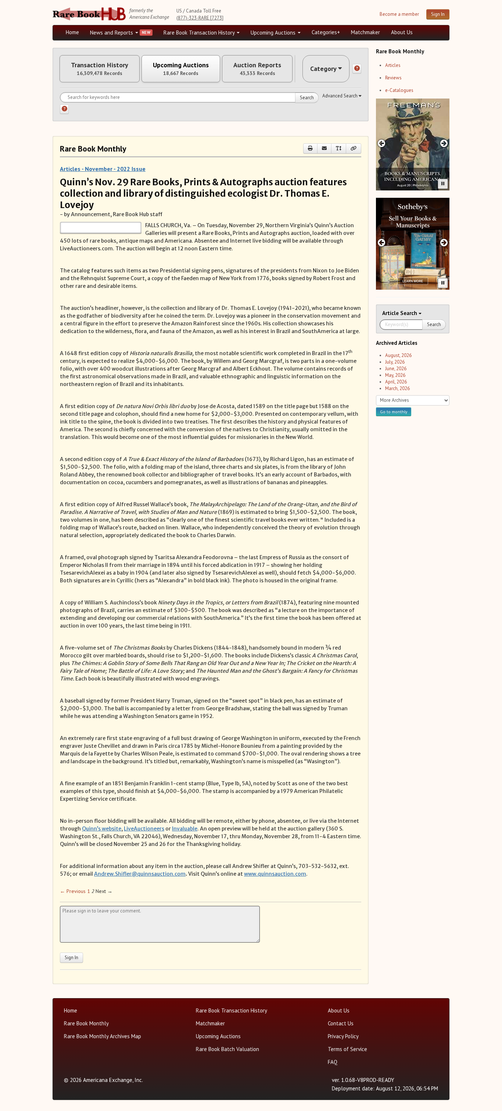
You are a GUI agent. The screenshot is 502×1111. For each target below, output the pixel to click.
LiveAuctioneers (144, 828)
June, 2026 (395, 368)
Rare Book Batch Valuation (227, 1049)
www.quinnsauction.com (275, 874)
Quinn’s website (101, 828)
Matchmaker (365, 32)
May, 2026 (395, 375)
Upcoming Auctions (274, 32)
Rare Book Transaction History (200, 32)
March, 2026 (397, 388)
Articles (393, 65)
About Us (402, 32)
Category (323, 68)
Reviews (393, 78)
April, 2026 (396, 382)
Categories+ (326, 32)
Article (391, 313)
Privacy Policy (343, 1036)
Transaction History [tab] (99, 69)
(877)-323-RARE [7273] (199, 18)
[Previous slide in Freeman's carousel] (381, 143)
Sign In (438, 14)
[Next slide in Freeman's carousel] (444, 143)
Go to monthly (393, 411)
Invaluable (184, 828)
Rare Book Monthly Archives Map (102, 1036)
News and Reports (112, 32)
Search (307, 97)
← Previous (73, 891)
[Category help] (356, 69)
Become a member (399, 14)
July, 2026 (395, 362)
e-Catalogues (399, 90)
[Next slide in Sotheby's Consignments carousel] (444, 242)
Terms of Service (347, 1049)
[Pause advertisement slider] (443, 184)
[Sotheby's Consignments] (412, 244)
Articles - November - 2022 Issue (103, 168)
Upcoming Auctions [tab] (181, 69)
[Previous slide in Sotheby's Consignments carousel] (381, 242)
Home (72, 32)
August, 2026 (398, 355)
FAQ (332, 1061)
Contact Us (341, 1023)
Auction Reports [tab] (257, 69)
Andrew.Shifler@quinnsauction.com (140, 874)
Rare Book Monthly (86, 1023)
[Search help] (64, 109)
